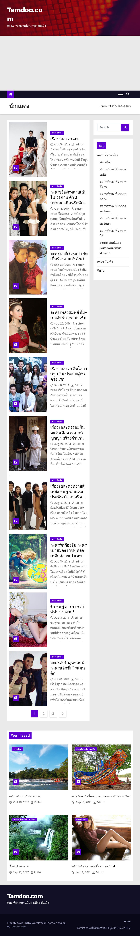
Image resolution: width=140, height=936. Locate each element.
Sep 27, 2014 (63, 265)
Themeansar (18, 926)
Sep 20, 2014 (63, 323)
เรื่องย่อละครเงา (64, 138)
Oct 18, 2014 (62, 144)
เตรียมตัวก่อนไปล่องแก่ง (24, 796)
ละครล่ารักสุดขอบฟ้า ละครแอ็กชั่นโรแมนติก (68, 668)
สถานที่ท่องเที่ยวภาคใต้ (85, 749)
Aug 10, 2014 (62, 561)
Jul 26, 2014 (62, 679)
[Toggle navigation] (120, 94)
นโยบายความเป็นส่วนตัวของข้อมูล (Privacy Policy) (104, 928)
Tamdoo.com (25, 896)
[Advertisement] (70, 63)
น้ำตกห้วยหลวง (19, 866)
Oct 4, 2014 (62, 209)
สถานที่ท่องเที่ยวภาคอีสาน (24, 819)
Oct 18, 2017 (21, 802)
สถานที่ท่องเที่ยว (107, 155)
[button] (129, 94)
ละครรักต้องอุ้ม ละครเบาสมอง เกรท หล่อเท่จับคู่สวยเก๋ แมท (68, 550)
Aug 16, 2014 (62, 503)
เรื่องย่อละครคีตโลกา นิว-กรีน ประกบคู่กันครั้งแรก (68, 374)
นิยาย (100, 271)
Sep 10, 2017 (84, 802)
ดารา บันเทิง (57, 132)
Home (103, 106)
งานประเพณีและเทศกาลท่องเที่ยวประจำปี (110, 248)
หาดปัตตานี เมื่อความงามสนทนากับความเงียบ (101, 796)
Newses (60, 923)
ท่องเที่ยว (105, 162)
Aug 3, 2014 (62, 618)
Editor (79, 144)
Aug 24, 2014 (63, 444)
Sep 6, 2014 (62, 385)
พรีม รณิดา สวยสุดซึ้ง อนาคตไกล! (93, 866)
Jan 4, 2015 (83, 872)
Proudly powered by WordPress (26, 923)
